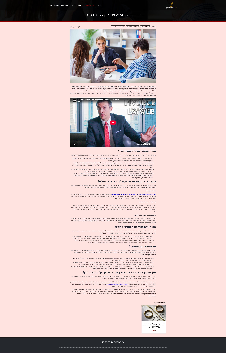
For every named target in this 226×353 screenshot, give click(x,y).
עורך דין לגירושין (89, 5)
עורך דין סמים (76, 5)
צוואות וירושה (54, 5)
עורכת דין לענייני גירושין (117, 27)
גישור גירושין (65, 5)
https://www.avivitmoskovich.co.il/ (117, 284)
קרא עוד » (153, 330)
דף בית (99, 5)
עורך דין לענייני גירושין (133, 27)
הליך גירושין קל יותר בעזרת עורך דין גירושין (154, 325)
